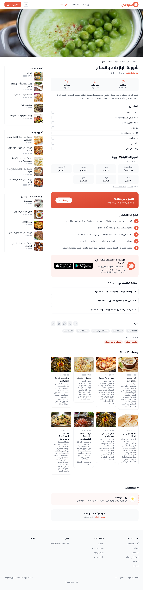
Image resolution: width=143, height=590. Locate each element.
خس (130, 122)
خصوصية (122, 578)
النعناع (130, 138)
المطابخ (136, 561)
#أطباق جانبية (68, 330)
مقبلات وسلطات (131, 342)
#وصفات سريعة (82, 330)
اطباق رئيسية (99, 552)
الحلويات (101, 544)
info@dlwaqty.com (58, 543)
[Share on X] (70, 323)
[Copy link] (53, 323)
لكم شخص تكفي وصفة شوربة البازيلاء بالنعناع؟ (112, 309)
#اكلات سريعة (132, 330)
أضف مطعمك (133, 544)
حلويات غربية (99, 557)
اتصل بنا (136, 566)
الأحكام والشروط (133, 578)
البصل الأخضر (128, 117)
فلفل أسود (129, 148)
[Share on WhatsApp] (64, 323)
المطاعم (75, 4)
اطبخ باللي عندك (132, 557)
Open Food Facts (119, 186)
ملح (132, 143)
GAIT (76, 582)
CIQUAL (130, 186)
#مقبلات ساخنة (118, 330)
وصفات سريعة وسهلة (113, 342)
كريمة (128, 133)
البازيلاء (128, 112)
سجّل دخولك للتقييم (132, 73)
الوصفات (63, 4)
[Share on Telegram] (59, 323)
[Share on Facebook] (75, 323)
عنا (116, 578)
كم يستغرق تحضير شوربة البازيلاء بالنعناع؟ (114, 291)
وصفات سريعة (98, 548)
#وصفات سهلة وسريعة (100, 330)
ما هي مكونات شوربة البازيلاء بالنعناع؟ (116, 300)
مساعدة (135, 548)
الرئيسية (86, 4)
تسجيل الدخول (13, 4)
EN (26, 4)
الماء (133, 128)
